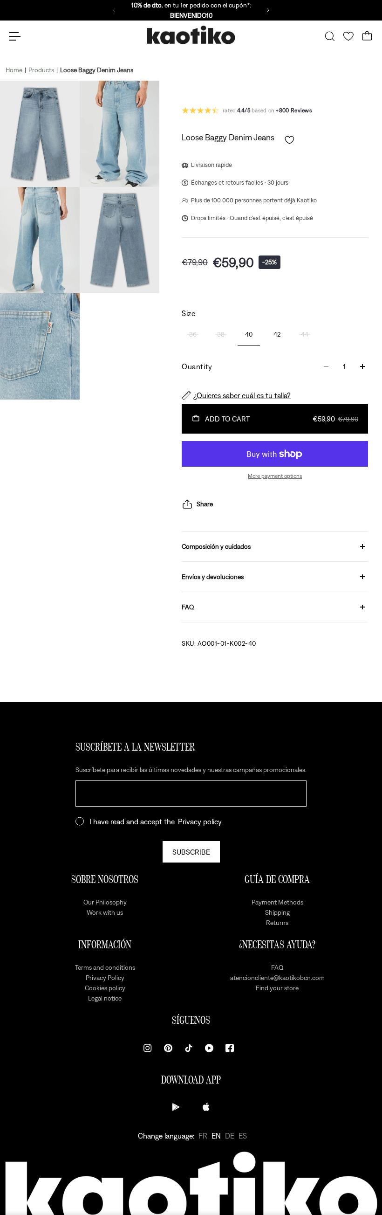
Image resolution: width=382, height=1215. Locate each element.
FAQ (188, 607)
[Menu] (15, 36)
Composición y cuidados (216, 546)
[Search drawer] (330, 36)
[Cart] (367, 36)
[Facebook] (229, 1048)
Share (205, 504)
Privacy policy (200, 821)
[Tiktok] (188, 1048)
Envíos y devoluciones (213, 576)
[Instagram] (147, 1048)
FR (202, 1136)
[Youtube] (209, 1048)
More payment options (275, 476)
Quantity (197, 366)
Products (41, 70)
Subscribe (191, 852)
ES (243, 1136)
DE (229, 1136)
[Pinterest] (168, 1048)
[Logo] (191, 37)
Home (14, 70)
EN (216, 1136)
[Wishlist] (348, 36)
